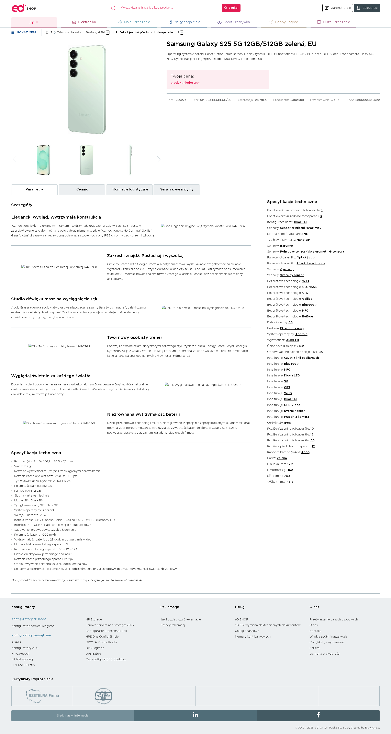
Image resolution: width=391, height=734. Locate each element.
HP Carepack (20, 653)
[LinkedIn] (195, 715)
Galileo (307, 299)
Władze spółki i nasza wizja (328, 636)
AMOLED (292, 340)
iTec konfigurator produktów (106, 659)
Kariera (315, 648)
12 (312, 434)
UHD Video (292, 405)
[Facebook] (318, 715)
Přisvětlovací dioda (311, 263)
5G (291, 322)
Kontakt (315, 631)
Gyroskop (287, 269)
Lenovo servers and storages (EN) (110, 625)
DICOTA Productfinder (102, 642)
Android (301, 334)
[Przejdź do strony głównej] (24, 7)
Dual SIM (300, 222)
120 (320, 352)
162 (290, 470)
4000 (305, 452)
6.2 (301, 346)
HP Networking (22, 659)
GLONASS (309, 287)
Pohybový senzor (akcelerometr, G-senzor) (312, 251)
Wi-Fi (288, 393)
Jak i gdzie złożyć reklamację (180, 619)
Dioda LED (292, 375)
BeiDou (307, 316)
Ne (306, 234)
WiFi (305, 281)
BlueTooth (292, 363)
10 (312, 428)
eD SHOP (241, 619)
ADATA (16, 642)
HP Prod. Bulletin (23, 665)
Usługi (240, 607)
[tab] (34, 189)
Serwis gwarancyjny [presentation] (176, 189)
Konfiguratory (23, 607)
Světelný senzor (292, 275)
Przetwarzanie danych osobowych (334, 619)
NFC (305, 310)
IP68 (287, 422)
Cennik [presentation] (82, 189)
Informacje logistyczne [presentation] (129, 189)
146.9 (289, 481)
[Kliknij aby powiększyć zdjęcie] (87, 89)
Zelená (282, 458)
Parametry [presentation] (34, 189)
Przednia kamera (296, 417)
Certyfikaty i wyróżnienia (327, 642)
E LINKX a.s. (372, 727)
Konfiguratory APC (24, 648)
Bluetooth (309, 304)
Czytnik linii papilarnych (301, 358)
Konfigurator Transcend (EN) (106, 631)
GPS (305, 293)
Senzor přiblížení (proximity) (301, 228)
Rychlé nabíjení (295, 411)
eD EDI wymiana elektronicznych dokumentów (268, 625)
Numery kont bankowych (253, 636)
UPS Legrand (95, 648)
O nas (314, 607)
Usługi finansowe (247, 631)
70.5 (287, 476)
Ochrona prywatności (325, 653)
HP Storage (94, 619)
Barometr (287, 245)
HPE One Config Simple (102, 636)
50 (312, 440)
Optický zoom (307, 257)
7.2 (291, 464)
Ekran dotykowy (292, 328)
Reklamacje (169, 607)
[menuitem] (46, 626)
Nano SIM (304, 239)
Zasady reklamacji (172, 625)
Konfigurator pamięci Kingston (33, 626)
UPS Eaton (93, 653)
